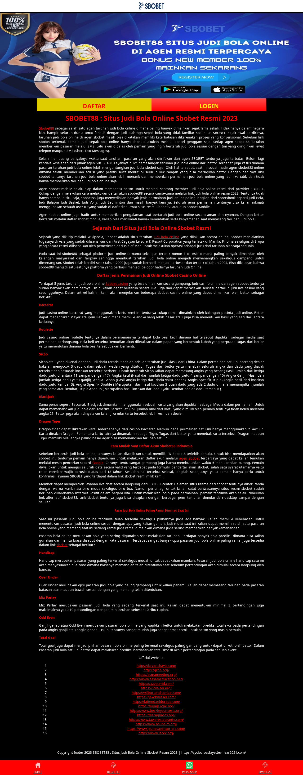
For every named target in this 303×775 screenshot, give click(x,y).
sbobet (62, 545)
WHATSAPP (189, 772)
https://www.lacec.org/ (156, 733)
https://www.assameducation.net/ (156, 679)
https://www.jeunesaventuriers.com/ (156, 728)
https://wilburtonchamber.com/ (156, 692)
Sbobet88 (46, 128)
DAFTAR (94, 106)
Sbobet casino (117, 283)
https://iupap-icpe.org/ (156, 706)
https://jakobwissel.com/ (156, 697)
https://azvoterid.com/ (156, 683)
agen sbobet (189, 458)
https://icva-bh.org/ (156, 688)
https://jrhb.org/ (156, 670)
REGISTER (113, 772)
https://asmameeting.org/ (156, 674)
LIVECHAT (265, 772)
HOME (38, 772)
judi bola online (166, 237)
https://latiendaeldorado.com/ (156, 701)
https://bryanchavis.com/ (156, 665)
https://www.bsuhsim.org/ (156, 724)
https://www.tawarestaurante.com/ (156, 719)
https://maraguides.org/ (156, 715)
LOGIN (209, 106)
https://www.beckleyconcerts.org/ (156, 710)
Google (97, 462)
